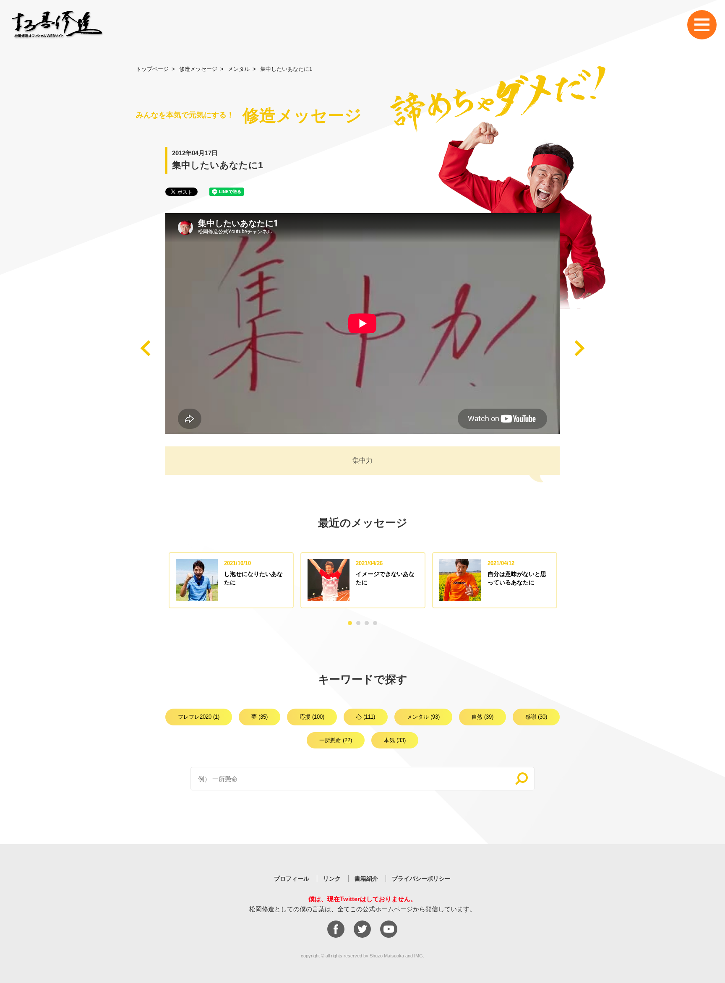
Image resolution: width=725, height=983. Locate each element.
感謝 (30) (536, 717)
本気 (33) (395, 740)
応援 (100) (312, 717)
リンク (332, 878)
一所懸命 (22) (335, 740)
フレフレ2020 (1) (198, 717)
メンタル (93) (423, 717)
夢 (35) (259, 717)
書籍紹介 (366, 878)
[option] (231, 580)
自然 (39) (482, 717)
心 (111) (365, 717)
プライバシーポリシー (421, 878)
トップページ (152, 69)
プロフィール (291, 878)
